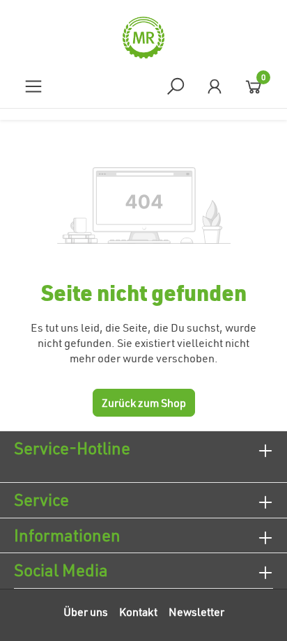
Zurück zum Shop (144, 403)
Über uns (85, 612)
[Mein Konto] (214, 86)
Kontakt (138, 612)
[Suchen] (175, 86)
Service (41, 499)
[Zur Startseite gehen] (143, 38)
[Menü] (33, 86)
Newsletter (196, 612)
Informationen (67, 535)
